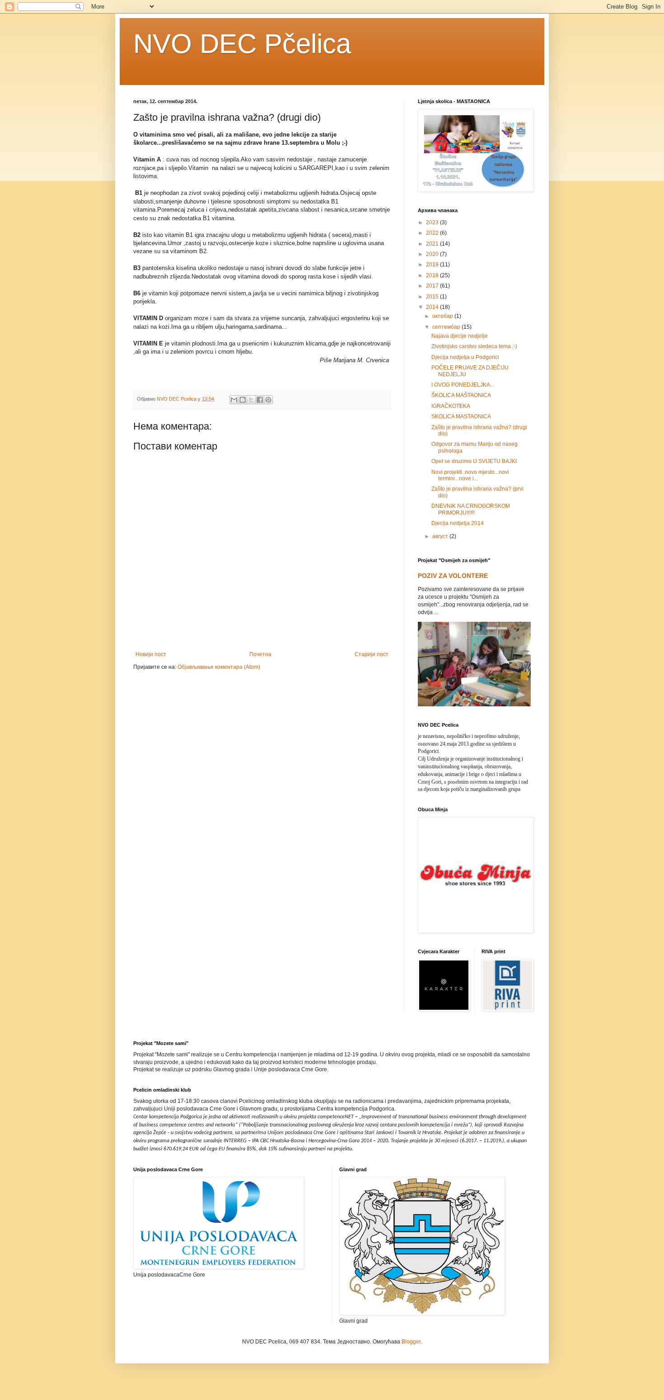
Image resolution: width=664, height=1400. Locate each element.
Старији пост (371, 654)
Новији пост (151, 654)
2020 (433, 254)
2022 (433, 233)
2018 (433, 275)
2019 (433, 264)
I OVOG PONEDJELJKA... (462, 385)
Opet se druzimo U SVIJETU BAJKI (474, 461)
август (440, 536)
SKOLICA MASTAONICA (461, 416)
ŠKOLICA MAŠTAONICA (461, 395)
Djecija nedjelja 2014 (457, 523)
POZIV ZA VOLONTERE (453, 575)
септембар (447, 327)
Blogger (411, 1342)
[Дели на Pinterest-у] (268, 399)
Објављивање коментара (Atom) (219, 667)
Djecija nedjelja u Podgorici (465, 357)
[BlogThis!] (242, 399)
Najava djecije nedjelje (459, 336)
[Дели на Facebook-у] (259, 399)
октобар (443, 316)
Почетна (260, 654)
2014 (433, 307)
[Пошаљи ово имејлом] (233, 399)
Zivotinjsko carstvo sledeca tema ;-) (474, 346)
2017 (433, 286)
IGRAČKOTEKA (450, 406)
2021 (433, 244)
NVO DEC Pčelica (242, 43)
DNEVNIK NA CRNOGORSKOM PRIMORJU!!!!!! (470, 509)
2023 (433, 222)
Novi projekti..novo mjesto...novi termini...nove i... (470, 475)
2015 (433, 296)
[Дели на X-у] (251, 399)
